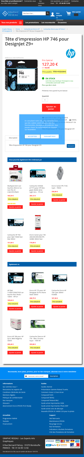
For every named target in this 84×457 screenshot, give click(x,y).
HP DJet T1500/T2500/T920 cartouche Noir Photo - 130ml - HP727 (15, 293)
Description (13, 138)
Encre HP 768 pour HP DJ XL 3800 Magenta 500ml (15, 338)
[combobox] (34, 13)
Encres (18, 29)
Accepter (32, 136)
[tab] (13, 137)
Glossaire (70, 146)
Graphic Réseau (7, 29)
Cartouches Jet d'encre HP (32, 29)
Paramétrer (50, 136)
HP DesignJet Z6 (7, 31)
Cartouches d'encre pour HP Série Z (55, 29)
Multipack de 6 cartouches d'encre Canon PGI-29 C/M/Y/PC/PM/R (14, 189)
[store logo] (10, 13)
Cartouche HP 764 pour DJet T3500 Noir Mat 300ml (15, 237)
